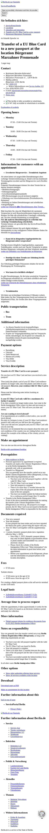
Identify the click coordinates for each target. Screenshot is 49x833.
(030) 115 (13, 84)
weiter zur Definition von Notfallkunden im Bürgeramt (21, 251)
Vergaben (14, 774)
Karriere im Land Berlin (19, 768)
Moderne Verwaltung (18, 799)
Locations (9, 28)
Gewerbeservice (16, 737)
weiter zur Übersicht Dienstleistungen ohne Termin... (23, 207)
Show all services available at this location (21, 675)
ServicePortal (15, 233)
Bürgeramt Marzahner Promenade (18, 34)
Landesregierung (16, 766)
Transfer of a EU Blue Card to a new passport (23, 32)
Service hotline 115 (36, 86)
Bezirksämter (15, 750)
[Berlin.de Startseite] (10, 2)
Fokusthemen (15, 790)
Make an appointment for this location (15, 690)
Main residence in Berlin (15, 460)
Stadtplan (13, 826)
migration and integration (15, 30)
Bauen (12, 804)
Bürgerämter (15, 752)
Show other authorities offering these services (23, 673)
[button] (24, 38)
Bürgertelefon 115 (17, 732)
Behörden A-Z (15, 746)
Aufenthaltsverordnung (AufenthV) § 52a (21, 597)
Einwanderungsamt (17, 757)
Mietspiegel (14, 806)
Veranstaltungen (16, 788)
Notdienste (14, 734)
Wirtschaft (14, 822)
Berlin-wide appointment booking (13, 449)
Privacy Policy (15, 709)
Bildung (13, 808)
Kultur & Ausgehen (17, 817)
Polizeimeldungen (17, 786)
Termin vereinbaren (17, 730)
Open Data (14, 772)
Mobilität (13, 802)
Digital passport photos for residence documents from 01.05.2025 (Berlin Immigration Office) (26, 622)
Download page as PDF (10, 686)
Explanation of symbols (10, 107)
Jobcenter (14, 754)
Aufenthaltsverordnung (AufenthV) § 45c (21, 595)
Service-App (15, 728)
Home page (10, 95)
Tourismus (14, 819)
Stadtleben (14, 824)
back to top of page (8, 700)
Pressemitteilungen (17, 784)
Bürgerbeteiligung (17, 770)
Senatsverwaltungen (18, 748)
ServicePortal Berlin (13, 26)
